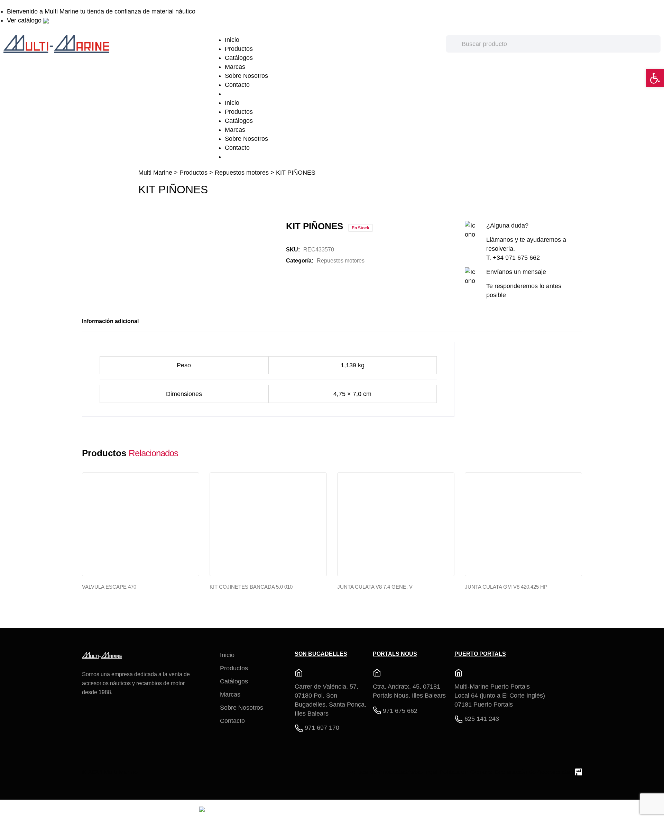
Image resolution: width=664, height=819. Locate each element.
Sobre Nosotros (246, 75)
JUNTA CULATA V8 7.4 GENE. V (375, 587)
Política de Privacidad (377, 772)
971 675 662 (400, 710)
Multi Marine (155, 172)
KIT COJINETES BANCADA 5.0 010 (251, 587)
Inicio (232, 39)
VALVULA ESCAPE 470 (109, 587)
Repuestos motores (242, 172)
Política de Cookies (465, 772)
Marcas (235, 66)
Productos (239, 48)
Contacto (237, 84)
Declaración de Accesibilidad (533, 772)
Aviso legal (422, 772)
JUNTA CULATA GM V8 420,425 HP (506, 587)
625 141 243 (481, 718)
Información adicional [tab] (110, 321)
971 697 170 (322, 727)
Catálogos (239, 57)
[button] (655, 78)
